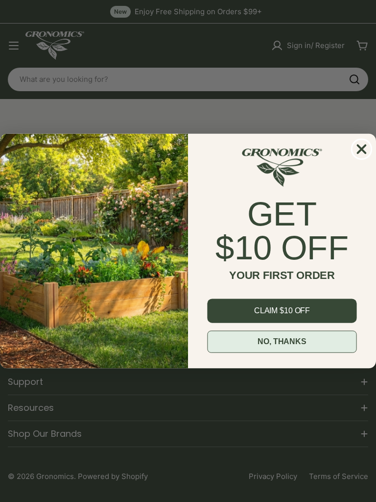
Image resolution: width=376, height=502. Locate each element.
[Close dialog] (361, 148)
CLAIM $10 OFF (282, 310)
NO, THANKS (282, 341)
